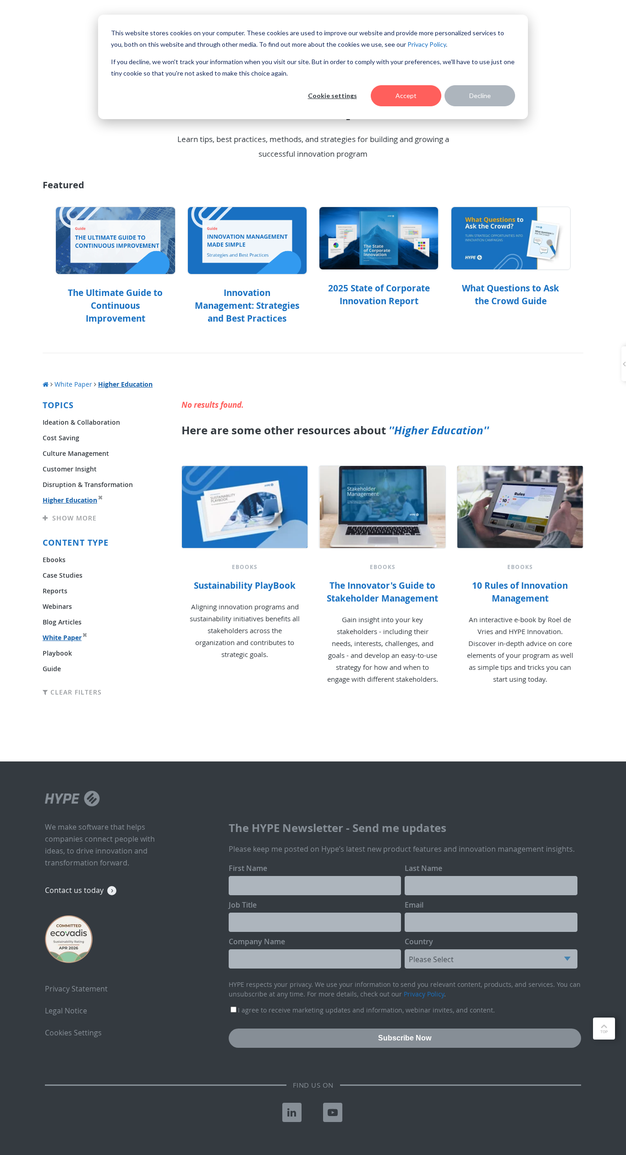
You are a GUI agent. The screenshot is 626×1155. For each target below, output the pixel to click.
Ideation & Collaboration (81, 422)
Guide (52, 668)
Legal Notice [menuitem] (66, 1011)
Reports (55, 590)
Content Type (76, 542)
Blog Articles (62, 622)
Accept (406, 95)
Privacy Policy (426, 44)
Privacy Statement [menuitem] (76, 989)
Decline (480, 95)
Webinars (57, 606)
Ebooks (54, 559)
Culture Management (76, 453)
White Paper (73, 384)
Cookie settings (332, 95)
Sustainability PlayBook (245, 585)
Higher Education (70, 500)
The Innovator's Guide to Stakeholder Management (382, 592)
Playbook (57, 653)
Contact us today (74, 890)
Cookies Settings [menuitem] (73, 1033)
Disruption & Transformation (88, 484)
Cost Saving (61, 437)
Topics (58, 405)
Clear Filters (75, 692)
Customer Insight (70, 469)
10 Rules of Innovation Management (520, 592)
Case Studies (62, 575)
